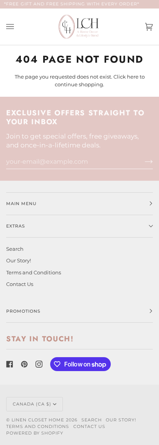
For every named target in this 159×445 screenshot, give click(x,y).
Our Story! (18, 260)
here (133, 77)
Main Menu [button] (21, 203)
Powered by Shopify (34, 433)
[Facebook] (9, 364)
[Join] (142, 161)
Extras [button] (15, 226)
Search (15, 249)
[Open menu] (17, 27)
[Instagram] (39, 364)
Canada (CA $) (32, 404)
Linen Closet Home (38, 420)
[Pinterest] (24, 364)
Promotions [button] (23, 311)
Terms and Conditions (33, 272)
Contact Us (19, 284)
